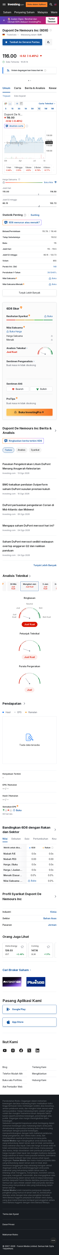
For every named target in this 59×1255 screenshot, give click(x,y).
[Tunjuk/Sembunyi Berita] (21, 103)
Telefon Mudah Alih (13, 1073)
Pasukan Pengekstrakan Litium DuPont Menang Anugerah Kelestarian (27, 466)
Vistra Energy (11, 946)
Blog (5, 1067)
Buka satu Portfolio (12, 1080)
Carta (17, 88)
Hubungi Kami (39, 1080)
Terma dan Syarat (11, 1214)
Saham (7, 12)
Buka (33, 880)
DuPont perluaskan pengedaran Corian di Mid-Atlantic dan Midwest (28, 507)
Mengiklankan (39, 1073)
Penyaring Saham (24, 12)
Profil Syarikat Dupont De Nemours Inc (22, 896)
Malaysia (43, 12)
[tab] (13, 586)
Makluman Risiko (10, 1234)
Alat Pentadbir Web (12, 1086)
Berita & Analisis (35, 88)
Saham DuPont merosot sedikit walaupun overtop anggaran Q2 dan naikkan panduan (28, 546)
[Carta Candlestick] (5, 103)
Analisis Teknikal (15, 576)
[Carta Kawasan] (10, 103)
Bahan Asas (49, 918)
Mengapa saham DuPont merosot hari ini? (28, 525)
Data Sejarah (20, 96)
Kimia (53, 911)
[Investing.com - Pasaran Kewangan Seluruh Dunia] (16, 4)
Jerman (52, 924)
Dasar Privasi (8, 1224)
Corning (35, 946)
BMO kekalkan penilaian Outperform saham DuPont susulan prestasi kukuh (26, 487)
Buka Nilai (48, 182)
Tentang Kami (39, 1067)
